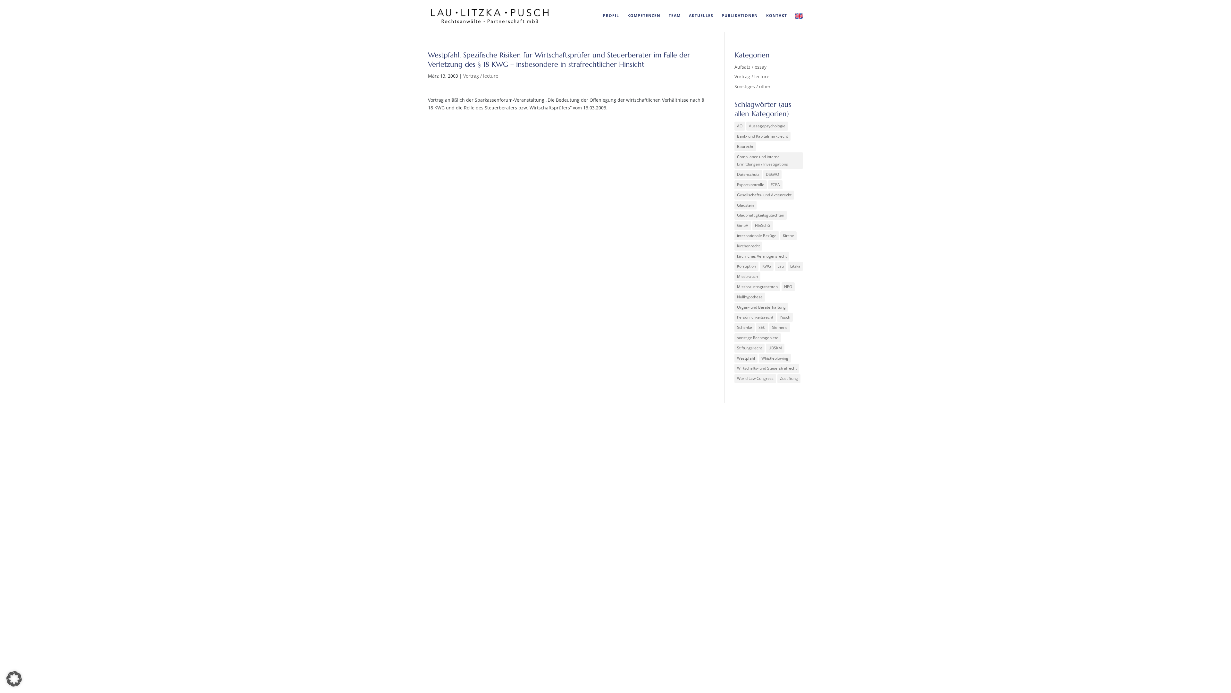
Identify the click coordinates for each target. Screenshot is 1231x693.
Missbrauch (747, 276)
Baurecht (745, 146)
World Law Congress (755, 378)
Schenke (744, 327)
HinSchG (762, 225)
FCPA (775, 184)
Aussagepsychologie (767, 126)
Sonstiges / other (752, 86)
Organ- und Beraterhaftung (761, 307)
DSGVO (772, 174)
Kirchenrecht (748, 246)
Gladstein (745, 205)
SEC (762, 327)
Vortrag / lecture (480, 76)
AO (739, 126)
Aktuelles (701, 15)
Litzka (795, 266)
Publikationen (740, 15)
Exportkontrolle (750, 184)
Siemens (779, 327)
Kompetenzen (643, 15)
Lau (780, 266)
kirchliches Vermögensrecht (762, 256)
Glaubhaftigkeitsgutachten (760, 215)
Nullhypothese (750, 297)
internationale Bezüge (756, 235)
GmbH (743, 225)
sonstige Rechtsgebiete (757, 337)
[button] (14, 679)
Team (675, 15)
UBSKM (775, 348)
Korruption (746, 266)
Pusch (785, 317)
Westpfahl (746, 358)
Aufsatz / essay (750, 67)
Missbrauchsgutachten (757, 286)
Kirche (788, 235)
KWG (766, 266)
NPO (788, 286)
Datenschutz (748, 174)
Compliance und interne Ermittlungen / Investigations (762, 160)
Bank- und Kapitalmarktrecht (762, 136)
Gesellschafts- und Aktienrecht (764, 195)
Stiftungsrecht (749, 348)
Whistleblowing (774, 358)
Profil (611, 15)
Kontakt (776, 15)
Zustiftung (789, 378)
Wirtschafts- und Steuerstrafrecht (767, 368)
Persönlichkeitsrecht (755, 317)
